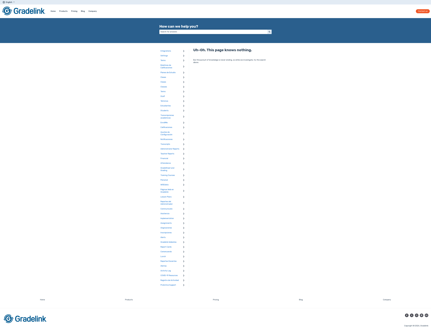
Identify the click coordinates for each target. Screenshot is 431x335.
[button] (184, 51)
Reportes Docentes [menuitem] (169, 261)
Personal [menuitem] (164, 180)
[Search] (269, 32)
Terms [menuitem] (163, 60)
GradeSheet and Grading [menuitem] (167, 169)
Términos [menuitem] (164, 101)
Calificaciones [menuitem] (166, 127)
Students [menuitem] (164, 110)
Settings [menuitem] (164, 56)
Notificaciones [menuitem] (167, 139)
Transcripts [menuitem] (165, 144)
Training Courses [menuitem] (168, 175)
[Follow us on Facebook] (407, 315)
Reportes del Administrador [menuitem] (167, 202)
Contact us (423, 11)
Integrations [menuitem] (166, 51)
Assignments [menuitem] (166, 223)
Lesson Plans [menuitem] (166, 197)
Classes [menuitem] (164, 87)
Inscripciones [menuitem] (166, 233)
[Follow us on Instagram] (416, 315)
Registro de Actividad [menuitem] (170, 280)
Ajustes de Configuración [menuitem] (166, 133)
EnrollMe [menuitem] (164, 123)
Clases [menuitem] (163, 77)
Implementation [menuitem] (167, 218)
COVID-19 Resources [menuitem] (169, 275)
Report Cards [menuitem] (166, 247)
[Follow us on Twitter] (411, 315)
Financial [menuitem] (164, 158)
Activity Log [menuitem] (166, 271)
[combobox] (213, 32)
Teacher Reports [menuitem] (167, 154)
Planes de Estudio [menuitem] (168, 72)
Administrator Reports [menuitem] (170, 149)
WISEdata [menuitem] (164, 185)
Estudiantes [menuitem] (166, 106)
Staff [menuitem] (163, 96)
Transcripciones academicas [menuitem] (167, 116)
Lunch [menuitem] (163, 256)
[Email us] (426, 315)
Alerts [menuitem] (163, 237)
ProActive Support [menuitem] (168, 285)
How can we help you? (178, 26)
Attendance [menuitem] (166, 163)
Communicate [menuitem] (166, 209)
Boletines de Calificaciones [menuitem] (166, 66)
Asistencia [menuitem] (165, 213)
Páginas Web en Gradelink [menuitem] (167, 190)
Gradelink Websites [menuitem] (168, 242)
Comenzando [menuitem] (166, 252)
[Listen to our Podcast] (421, 315)
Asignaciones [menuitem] (166, 228)
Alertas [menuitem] (164, 266)
